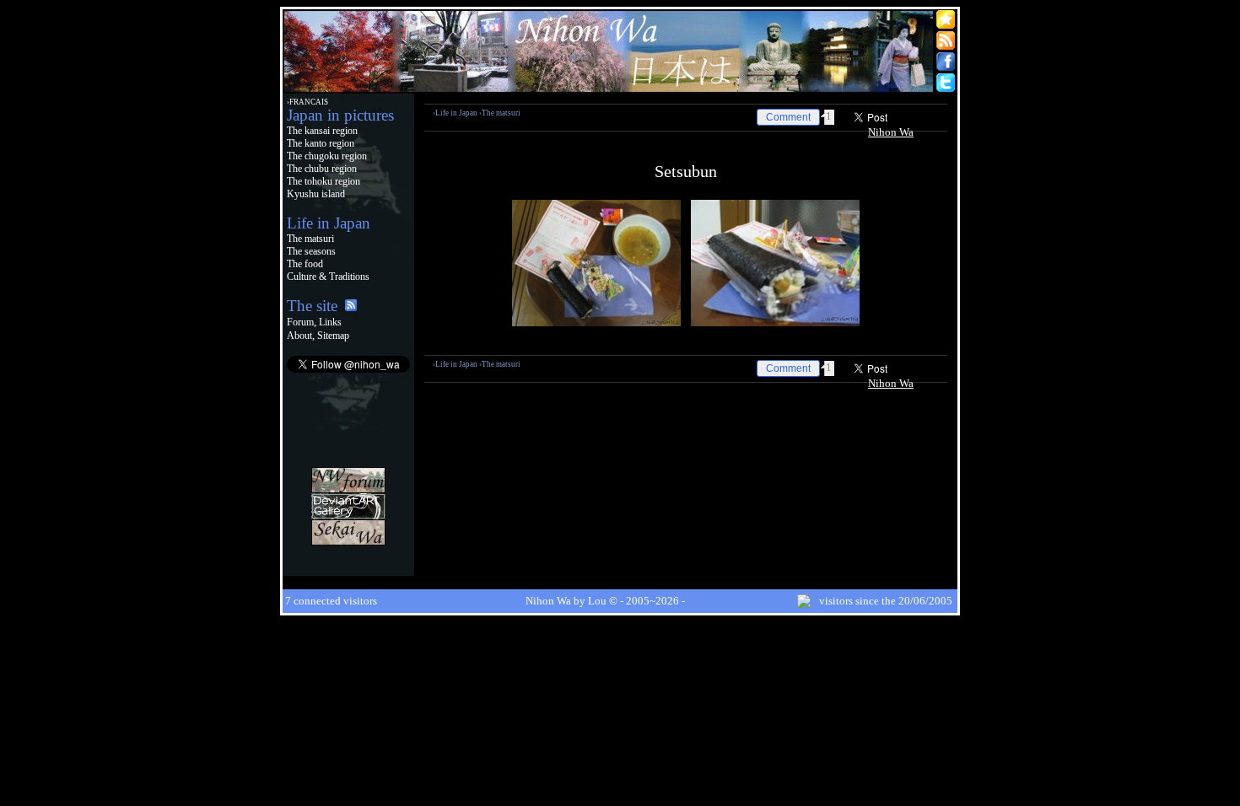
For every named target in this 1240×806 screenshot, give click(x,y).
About (299, 335)
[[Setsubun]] (596, 322)
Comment (788, 117)
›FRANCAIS (307, 102)
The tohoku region (323, 181)
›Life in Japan (455, 113)
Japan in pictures (340, 115)
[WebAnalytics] (348, 568)
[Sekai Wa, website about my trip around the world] (348, 541)
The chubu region (322, 169)
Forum (300, 322)
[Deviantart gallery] (348, 515)
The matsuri (310, 238)
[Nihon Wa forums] (348, 489)
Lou (597, 600)
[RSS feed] (351, 307)
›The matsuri (499, 113)
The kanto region (320, 143)
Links (330, 322)
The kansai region (322, 131)
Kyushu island (316, 194)
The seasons (311, 251)
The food (305, 264)
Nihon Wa (891, 132)
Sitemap (333, 335)
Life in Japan (328, 223)
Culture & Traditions (328, 276)
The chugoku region (327, 156)
